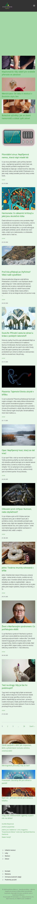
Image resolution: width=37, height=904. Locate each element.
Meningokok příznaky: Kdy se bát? (16, 765)
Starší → (32, 726)
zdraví (3, 179)
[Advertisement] (18, 35)
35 (24, 726)
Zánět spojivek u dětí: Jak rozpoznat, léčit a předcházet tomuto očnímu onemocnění (17, 748)
